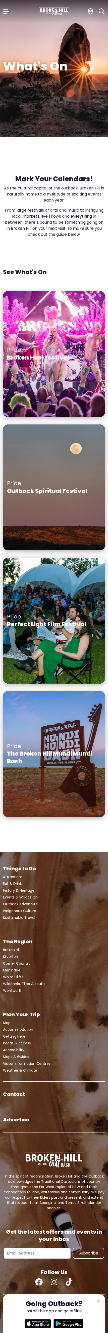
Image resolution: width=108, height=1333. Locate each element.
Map (7, 1022)
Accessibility (13, 1049)
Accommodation (18, 1029)
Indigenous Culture (19, 910)
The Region (17, 941)
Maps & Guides (16, 1056)
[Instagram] (54, 1282)
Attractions (13, 876)
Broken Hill (11, 949)
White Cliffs (13, 976)
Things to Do (19, 868)
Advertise (16, 1119)
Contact (14, 1094)
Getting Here (14, 1036)
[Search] (102, 11)
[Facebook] (39, 1282)
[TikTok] (69, 1282)
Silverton (10, 956)
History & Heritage (18, 890)
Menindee (11, 970)
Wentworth (13, 990)
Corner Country (16, 963)
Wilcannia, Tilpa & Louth (24, 983)
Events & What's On (20, 897)
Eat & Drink (12, 883)
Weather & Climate (20, 1070)
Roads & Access (17, 1043)
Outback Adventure (20, 904)
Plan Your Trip (21, 1014)
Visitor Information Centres (26, 1063)
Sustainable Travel (19, 917)
